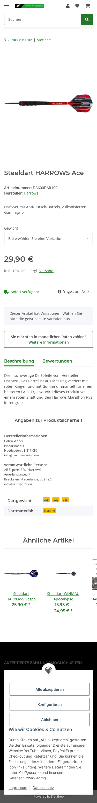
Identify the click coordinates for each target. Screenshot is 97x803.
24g (65, 499)
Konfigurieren (50, 704)
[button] (67, 6)
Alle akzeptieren (49, 689)
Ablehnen (49, 719)
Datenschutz (43, 787)
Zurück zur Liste (20, 39)
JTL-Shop (57, 796)
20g (46, 499)
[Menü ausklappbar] (6, 3)
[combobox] (48, 238)
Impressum (18, 787)
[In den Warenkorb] (8, 56)
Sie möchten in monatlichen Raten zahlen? (48, 339)
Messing (49, 510)
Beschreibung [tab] (19, 361)
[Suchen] (87, 19)
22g (56, 499)
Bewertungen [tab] (57, 361)
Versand (46, 270)
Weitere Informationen (48, 342)
